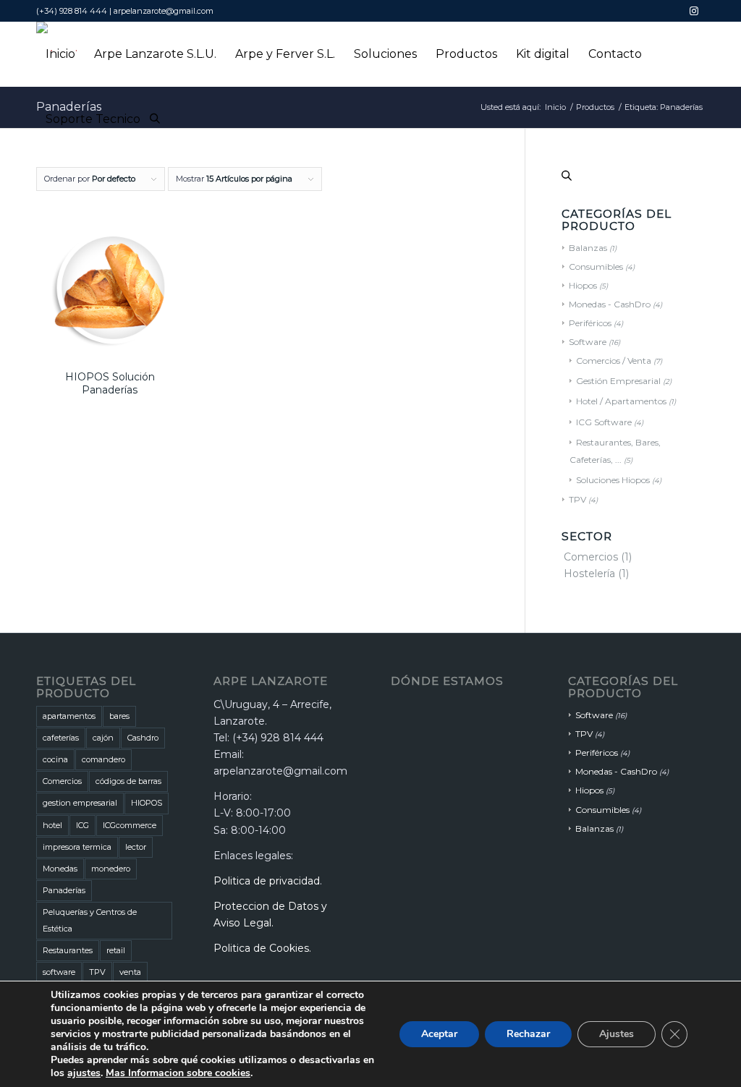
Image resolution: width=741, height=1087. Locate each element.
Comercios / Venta (613, 360)
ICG (82, 825)
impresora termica (77, 847)
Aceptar (439, 1034)
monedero (110, 869)
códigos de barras (128, 781)
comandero (103, 759)
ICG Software (604, 422)
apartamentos (69, 716)
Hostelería (589, 573)
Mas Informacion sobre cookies (178, 1073)
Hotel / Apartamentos (621, 401)
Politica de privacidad (266, 880)
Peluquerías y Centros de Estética (90, 920)
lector (135, 847)
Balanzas (588, 247)
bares (119, 716)
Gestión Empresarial (618, 380)
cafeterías (61, 738)
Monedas (60, 869)
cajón (103, 738)
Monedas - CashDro (610, 304)
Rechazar (528, 1034)
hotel (52, 825)
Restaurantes (68, 950)
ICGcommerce (129, 825)
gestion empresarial (80, 803)
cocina (55, 759)
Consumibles (596, 266)
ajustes (84, 1073)
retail (115, 950)
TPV (577, 499)
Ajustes (616, 1034)
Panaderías (64, 890)
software (59, 972)
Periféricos (590, 322)
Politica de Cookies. (262, 948)
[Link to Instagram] (694, 11)
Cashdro (142, 738)
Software (587, 341)
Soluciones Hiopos (613, 479)
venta (130, 972)
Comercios (591, 556)
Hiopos (583, 285)
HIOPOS (146, 803)
